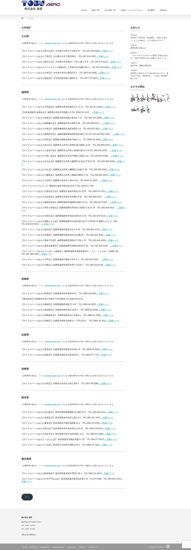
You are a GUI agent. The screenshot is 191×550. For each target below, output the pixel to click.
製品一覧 (95, 10)
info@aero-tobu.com (52, 43)
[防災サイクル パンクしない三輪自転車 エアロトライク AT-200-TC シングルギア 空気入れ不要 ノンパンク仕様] (164, 98)
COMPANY (82, 547)
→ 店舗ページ (106, 51)
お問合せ (163, 10)
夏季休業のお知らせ (138, 48)
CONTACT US (93, 547)
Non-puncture (71, 547)
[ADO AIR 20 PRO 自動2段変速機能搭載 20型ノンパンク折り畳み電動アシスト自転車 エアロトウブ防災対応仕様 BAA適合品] (135, 98)
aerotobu (160, 547)
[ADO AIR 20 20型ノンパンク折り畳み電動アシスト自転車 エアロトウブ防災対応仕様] (145, 98)
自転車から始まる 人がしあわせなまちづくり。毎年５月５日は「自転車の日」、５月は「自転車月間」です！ (149, 76)
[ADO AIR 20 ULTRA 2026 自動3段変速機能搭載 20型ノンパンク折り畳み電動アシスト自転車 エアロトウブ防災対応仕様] (145, 109)
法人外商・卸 (109, 10)
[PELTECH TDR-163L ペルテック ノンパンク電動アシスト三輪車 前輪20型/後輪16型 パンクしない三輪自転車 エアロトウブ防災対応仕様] (135, 109)
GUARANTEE (44, 547)
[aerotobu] (40, 5)
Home (84, 10)
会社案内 (150, 10)
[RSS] (168, 546)
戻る (27, 497)
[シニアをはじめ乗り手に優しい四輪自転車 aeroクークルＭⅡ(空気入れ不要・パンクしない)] (154, 98)
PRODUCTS (34, 547)
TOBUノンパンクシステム (131, 10)
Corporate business (58, 547)
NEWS (25, 547)
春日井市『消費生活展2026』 (142, 66)
